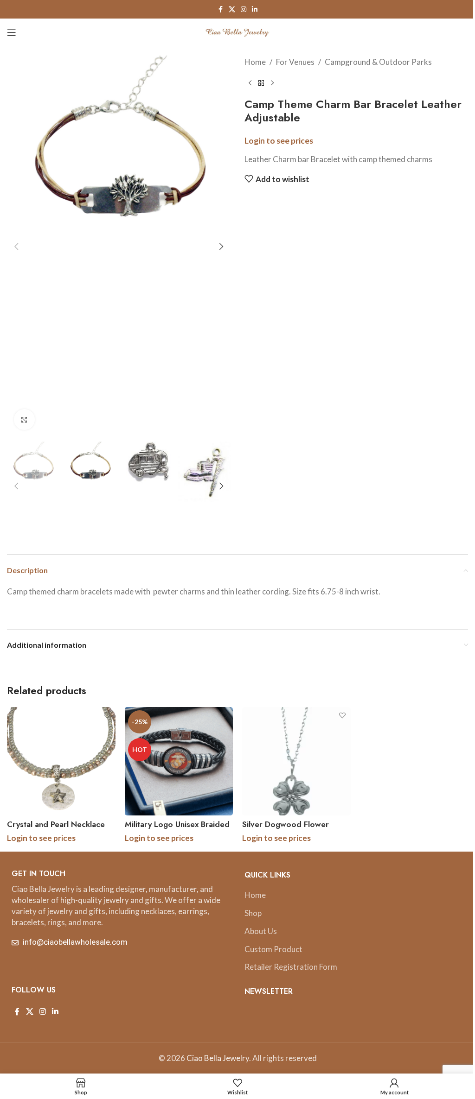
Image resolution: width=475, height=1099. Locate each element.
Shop (253, 913)
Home (255, 62)
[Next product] (272, 82)
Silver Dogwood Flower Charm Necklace (285, 830)
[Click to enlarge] (24, 419)
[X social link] (232, 9)
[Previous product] (250, 82)
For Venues (295, 62)
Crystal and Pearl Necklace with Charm (56, 830)
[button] (16, 246)
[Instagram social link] (243, 9)
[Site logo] (237, 31)
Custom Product (273, 949)
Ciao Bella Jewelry (217, 1058)
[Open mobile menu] (11, 32)
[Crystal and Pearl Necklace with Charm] (61, 761)
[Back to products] (261, 82)
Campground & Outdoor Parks (378, 62)
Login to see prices (278, 140)
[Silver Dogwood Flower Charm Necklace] (296, 761)
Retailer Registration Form (290, 967)
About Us (260, 931)
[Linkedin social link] (254, 9)
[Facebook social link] (220, 9)
